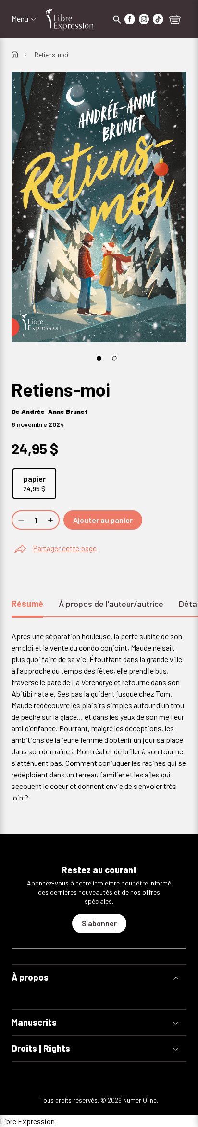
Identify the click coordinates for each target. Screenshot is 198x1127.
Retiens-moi (51, 55)
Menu (20, 18)
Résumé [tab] (27, 603)
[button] (99, 977)
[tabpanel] (99, 716)
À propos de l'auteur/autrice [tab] (111, 603)
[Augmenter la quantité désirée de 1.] (51, 520)
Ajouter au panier (103, 519)
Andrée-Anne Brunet (54, 411)
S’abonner (99, 923)
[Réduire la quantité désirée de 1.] (20, 520)
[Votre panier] (175, 20)
